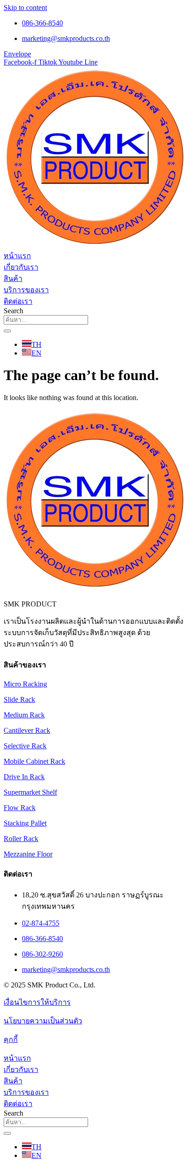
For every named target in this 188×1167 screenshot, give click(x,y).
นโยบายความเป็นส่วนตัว (43, 1021)
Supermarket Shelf (30, 792)
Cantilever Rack (27, 730)
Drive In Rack (24, 777)
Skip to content (25, 7)
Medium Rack (24, 715)
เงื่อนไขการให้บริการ (37, 1002)
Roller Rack (21, 838)
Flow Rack (20, 807)
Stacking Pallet (25, 823)
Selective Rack (25, 746)
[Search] (7, 331)
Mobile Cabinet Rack (34, 761)
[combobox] (46, 320)
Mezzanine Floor (28, 854)
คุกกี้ (11, 1039)
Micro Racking (25, 684)
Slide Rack (19, 699)
